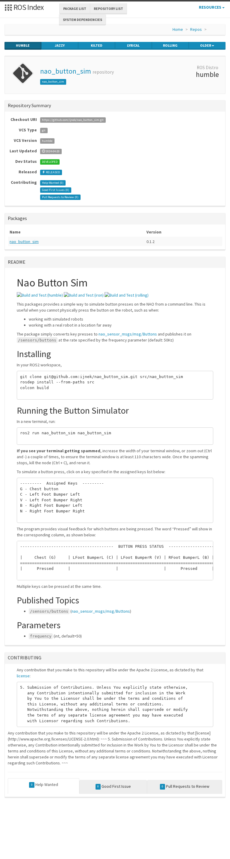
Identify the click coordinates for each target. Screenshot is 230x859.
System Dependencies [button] (82, 19)
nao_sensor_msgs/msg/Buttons (128, 334)
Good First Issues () (55, 190)
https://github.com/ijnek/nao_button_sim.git (73, 120)
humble (23, 45)
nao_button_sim (65, 71)
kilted (96, 45)
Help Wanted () (52, 183)
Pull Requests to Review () (60, 197)
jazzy (60, 45)
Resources (210, 7)
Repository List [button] (108, 8)
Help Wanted (44, 784)
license (23, 676)
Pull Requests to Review (185, 786)
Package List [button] (74, 8)
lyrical (133, 45)
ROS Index (28, 7)
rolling (170, 45)
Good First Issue (114, 786)
